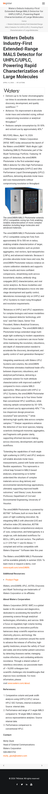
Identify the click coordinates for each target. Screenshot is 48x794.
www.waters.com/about (19, 683)
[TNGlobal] (7, 3)
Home (24, 21)
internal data (18, 706)
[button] (43, 3)
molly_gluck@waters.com (15, 756)
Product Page (12, 579)
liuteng (22, 82)
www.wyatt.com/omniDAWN (16, 567)
